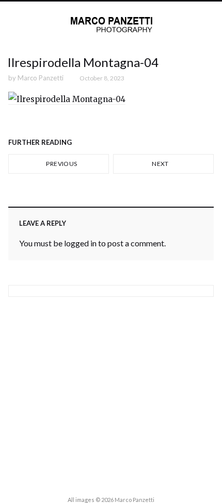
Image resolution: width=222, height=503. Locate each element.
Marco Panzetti (41, 78)
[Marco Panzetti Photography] (111, 25)
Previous (61, 163)
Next (161, 163)
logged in (80, 243)
